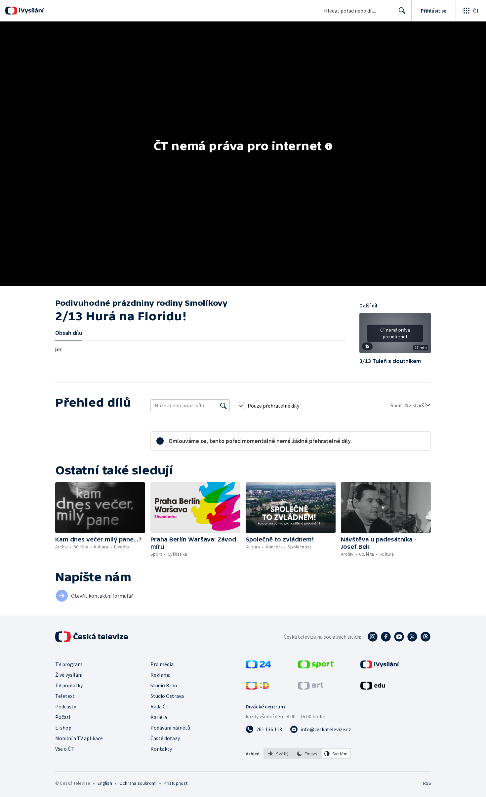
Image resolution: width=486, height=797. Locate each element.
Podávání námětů (170, 727)
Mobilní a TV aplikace (79, 738)
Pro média (162, 664)
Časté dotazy (165, 738)
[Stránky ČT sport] (316, 666)
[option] (278, 753)
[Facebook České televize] (386, 636)
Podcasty (65, 706)
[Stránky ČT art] (310, 687)
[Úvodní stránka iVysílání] (30, 11)
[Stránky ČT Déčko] (257, 687)
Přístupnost (175, 783)
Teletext (65, 696)
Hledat (402, 10)
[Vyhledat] (223, 406)
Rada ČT (159, 706)
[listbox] (307, 753)
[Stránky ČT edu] (372, 687)
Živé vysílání (68, 674)
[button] (395, 335)
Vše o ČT (64, 748)
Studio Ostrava (167, 696)
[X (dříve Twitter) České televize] (412, 636)
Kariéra (158, 717)
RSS (427, 783)
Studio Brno (163, 685)
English (105, 783)
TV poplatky (69, 685)
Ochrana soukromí (137, 783)
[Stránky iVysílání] (379, 666)
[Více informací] (329, 147)
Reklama (160, 674)
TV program (68, 664)
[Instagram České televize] (372, 636)
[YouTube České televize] (399, 636)
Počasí (62, 717)
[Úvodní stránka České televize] (92, 636)
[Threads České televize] (425, 636)
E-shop (63, 727)
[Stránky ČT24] (258, 666)
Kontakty (161, 748)
